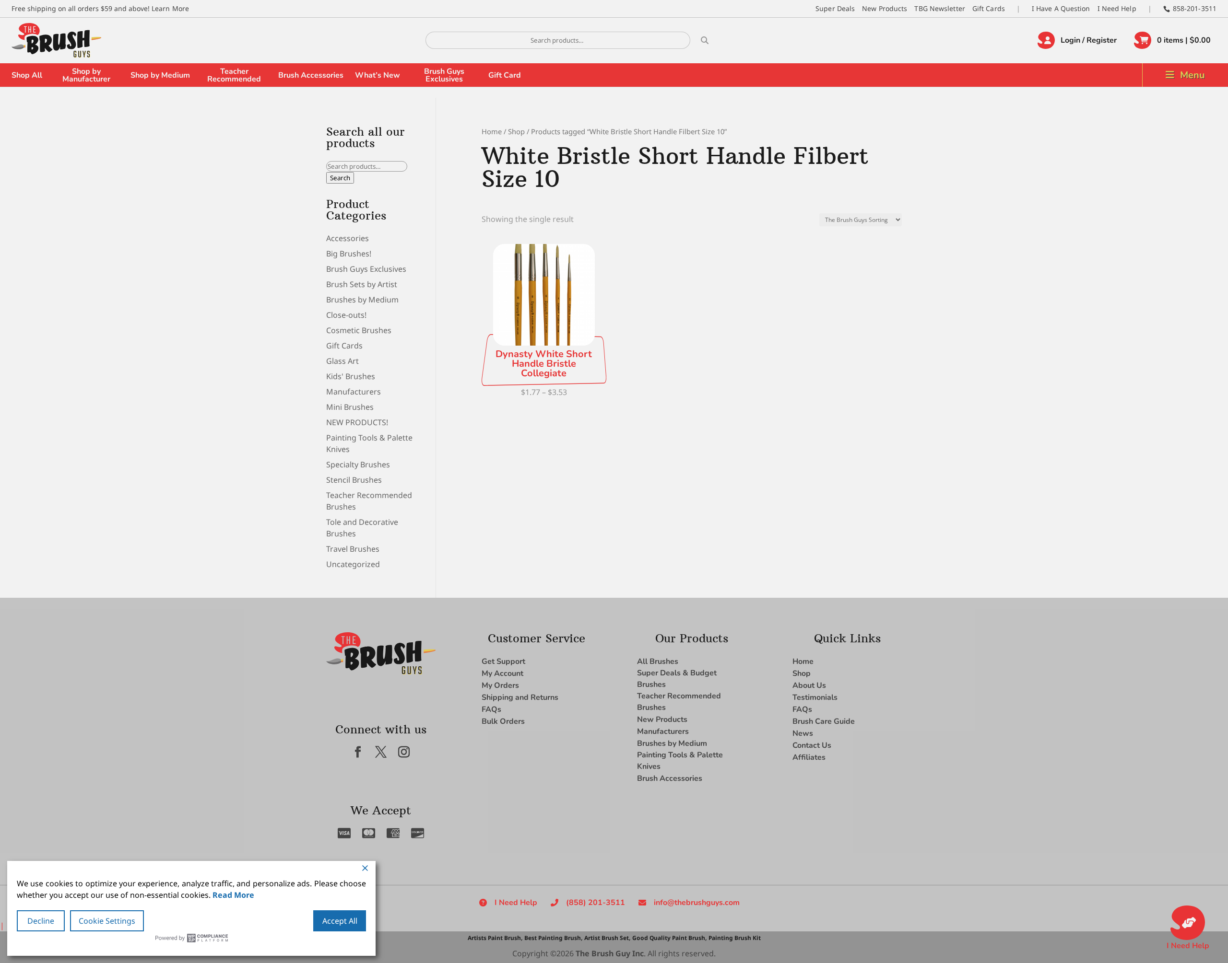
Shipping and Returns (520, 697)
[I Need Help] (1187, 922)
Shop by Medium (160, 75)
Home (492, 131)
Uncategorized (353, 564)
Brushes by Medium (362, 299)
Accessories (347, 238)
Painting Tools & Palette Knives (680, 761)
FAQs (491, 709)
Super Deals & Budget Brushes (677, 679)
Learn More (170, 8)
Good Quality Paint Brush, (669, 938)
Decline (40, 921)
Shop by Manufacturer (86, 75)
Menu (1192, 75)
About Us (809, 685)
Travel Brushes (352, 549)
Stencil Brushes (354, 480)
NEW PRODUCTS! (357, 422)
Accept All (339, 921)
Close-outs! (346, 315)
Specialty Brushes (358, 464)
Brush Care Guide (823, 721)
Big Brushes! (348, 253)
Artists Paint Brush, (495, 938)
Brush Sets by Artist (361, 284)
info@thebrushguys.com (697, 902)
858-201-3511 (1194, 8)
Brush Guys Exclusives (444, 75)
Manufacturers (353, 391)
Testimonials (815, 697)
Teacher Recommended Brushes (679, 702)
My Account (502, 673)
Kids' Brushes (350, 376)
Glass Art (342, 361)
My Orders (500, 685)
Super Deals (835, 8)
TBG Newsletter (939, 8)
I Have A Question (1061, 8)
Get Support (503, 661)
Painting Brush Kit (734, 938)
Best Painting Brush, (553, 938)
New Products (884, 8)
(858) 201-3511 (595, 902)
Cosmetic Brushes (358, 330)
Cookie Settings (107, 921)
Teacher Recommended (234, 75)
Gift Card (504, 75)
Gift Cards (988, 8)
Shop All (27, 75)
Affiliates (809, 757)
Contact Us (811, 745)
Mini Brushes (350, 407)
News (802, 733)
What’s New (377, 75)
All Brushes (657, 661)
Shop (516, 131)
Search (340, 178)
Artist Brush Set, (607, 938)
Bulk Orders (503, 721)
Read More (233, 895)
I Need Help (1117, 8)
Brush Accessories (310, 75)
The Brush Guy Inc (610, 953)
